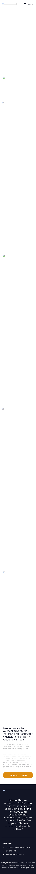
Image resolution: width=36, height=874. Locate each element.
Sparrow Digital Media (26, 868)
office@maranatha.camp (15, 854)
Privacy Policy (6, 863)
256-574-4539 (11, 851)
